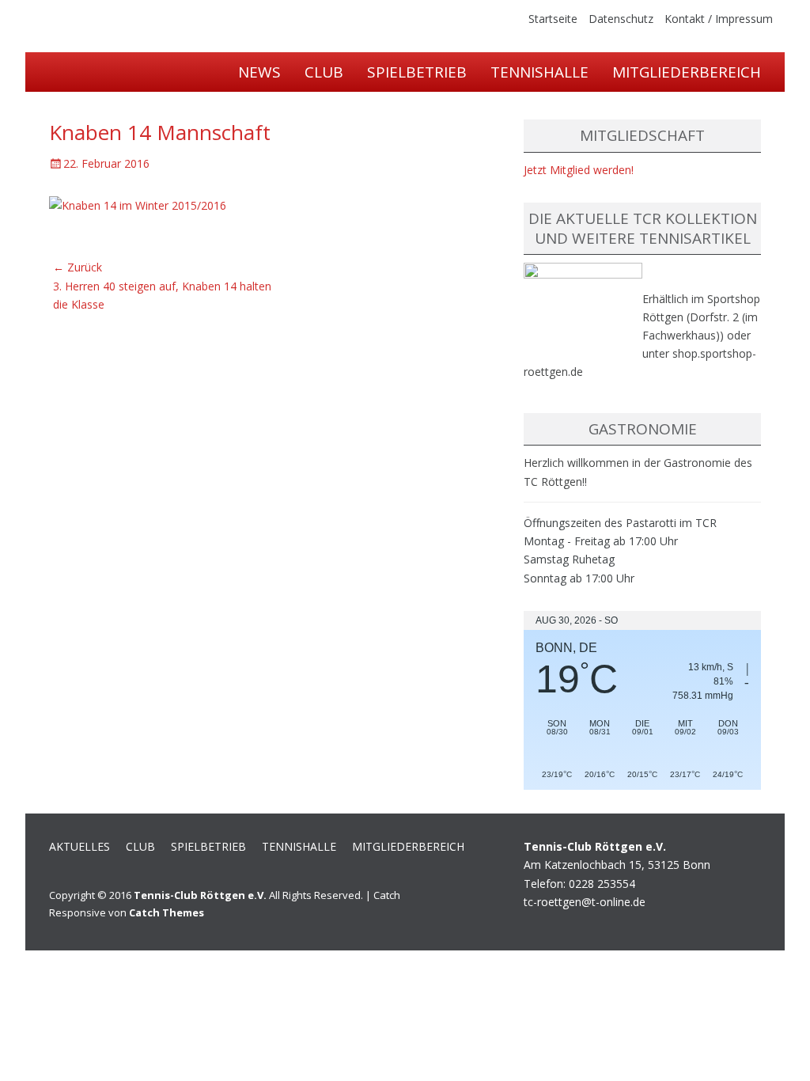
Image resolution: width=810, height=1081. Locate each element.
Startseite (552, 18)
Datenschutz (621, 18)
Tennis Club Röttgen (200, 75)
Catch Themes (166, 912)
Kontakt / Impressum (718, 18)
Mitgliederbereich (686, 72)
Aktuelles (79, 846)
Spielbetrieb (417, 72)
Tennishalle (539, 72)
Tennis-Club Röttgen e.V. (200, 895)
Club (140, 846)
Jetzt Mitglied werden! (579, 169)
